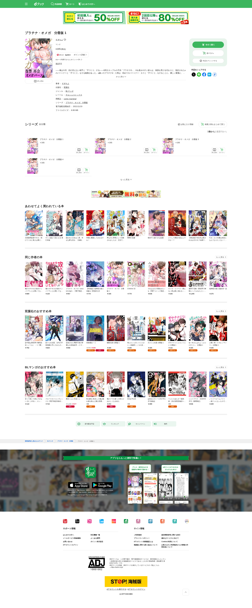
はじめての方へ (68, 535)
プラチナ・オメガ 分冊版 (77, 103)
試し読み (40, 81)
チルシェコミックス (74, 95)
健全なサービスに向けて (170, 538)
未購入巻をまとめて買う (215, 124)
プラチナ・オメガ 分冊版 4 (51, 159)
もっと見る (220, 257)
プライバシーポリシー (142, 538)
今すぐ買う (210, 45)
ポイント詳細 (79, 55)
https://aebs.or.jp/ (117, 567)
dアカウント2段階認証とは (143, 542)
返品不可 (59, 64)
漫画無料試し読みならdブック (34, 441)
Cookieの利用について (169, 542)
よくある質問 (95, 538)
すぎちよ (59, 40)
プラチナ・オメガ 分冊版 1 (51, 139)
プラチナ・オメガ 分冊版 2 (119, 139)
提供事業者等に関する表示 (170, 535)
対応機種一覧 (95, 535)
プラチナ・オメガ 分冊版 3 (187, 139)
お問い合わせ (67, 542)
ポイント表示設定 (97, 542)
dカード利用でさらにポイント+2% (68, 59)
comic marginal (70, 99)
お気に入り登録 (186, 124)
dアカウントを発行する (116, 589)
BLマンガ (69, 91)
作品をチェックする (210, 61)
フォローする (65, 39)
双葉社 (66, 87)
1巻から (211, 132)
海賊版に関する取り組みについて (146, 545)
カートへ (210, 53)
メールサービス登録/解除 (72, 538)
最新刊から (222, 132)
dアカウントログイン (70, 545)
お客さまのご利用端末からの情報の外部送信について (174, 546)
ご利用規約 (138, 535)
